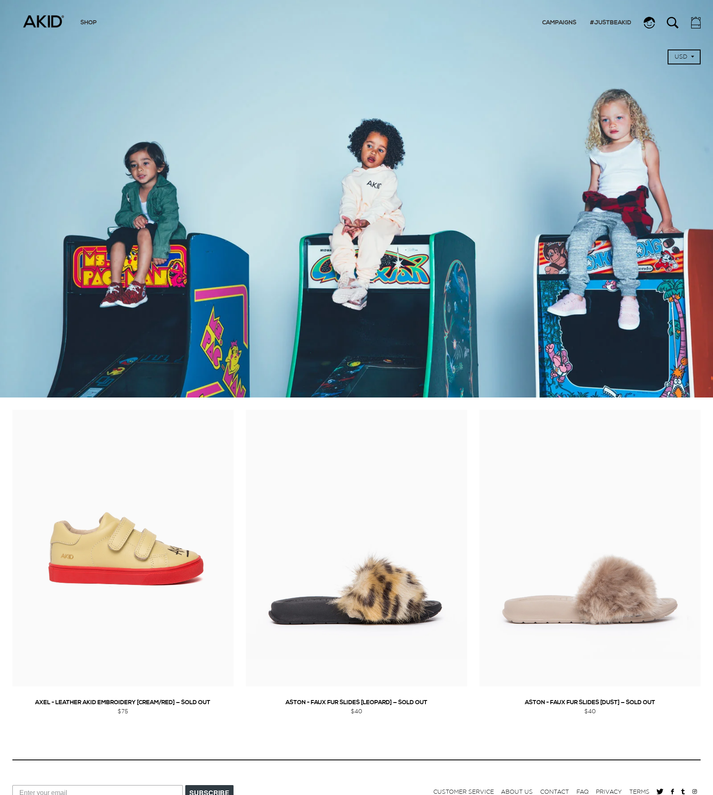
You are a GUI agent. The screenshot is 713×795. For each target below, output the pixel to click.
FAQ (582, 792)
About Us (517, 792)
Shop (88, 23)
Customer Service (463, 792)
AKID (43, 21)
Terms (639, 792)
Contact (554, 792)
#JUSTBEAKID (610, 23)
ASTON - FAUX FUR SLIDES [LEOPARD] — (356, 703)
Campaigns (559, 23)
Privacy (609, 792)
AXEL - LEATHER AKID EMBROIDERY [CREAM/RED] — (122, 703)
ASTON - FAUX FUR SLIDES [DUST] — (590, 703)
